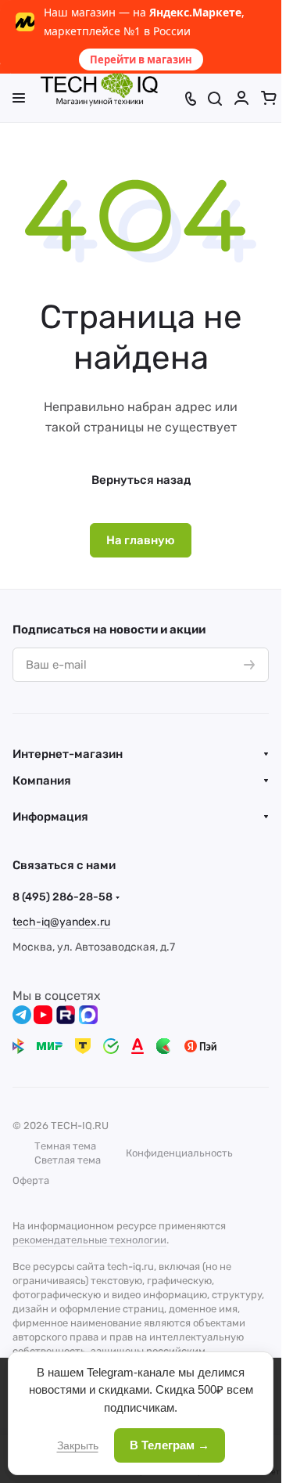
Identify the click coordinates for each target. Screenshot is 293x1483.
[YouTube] (43, 1014)
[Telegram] (22, 1014)
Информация (50, 817)
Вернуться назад (141, 480)
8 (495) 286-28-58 (63, 897)
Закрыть (77, 1445)
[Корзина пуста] (269, 98)
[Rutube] (65, 1014)
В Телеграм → (169, 1445)
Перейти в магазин (141, 59)
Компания (42, 781)
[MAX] (88, 1014)
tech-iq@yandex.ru (61, 922)
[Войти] (241, 98)
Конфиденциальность (179, 1153)
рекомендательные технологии (89, 1240)
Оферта (31, 1180)
